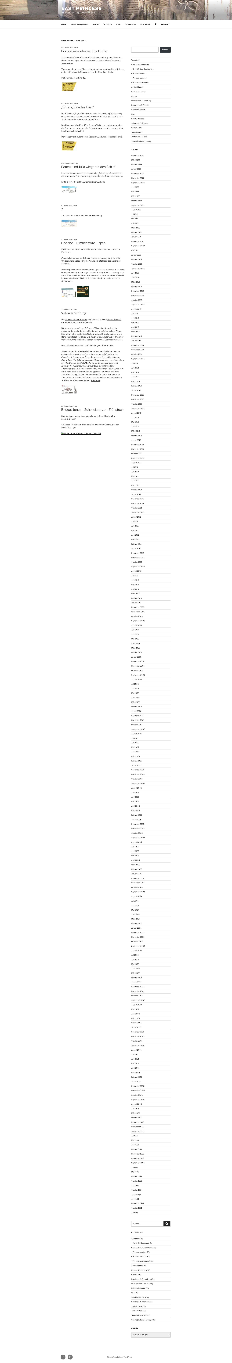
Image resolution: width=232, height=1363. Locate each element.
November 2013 (137, 399)
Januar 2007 (136, 765)
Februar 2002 (136, 1023)
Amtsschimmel (137, 87)
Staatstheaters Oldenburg (90, 215)
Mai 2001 (135, 1063)
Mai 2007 (135, 747)
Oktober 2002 (136, 996)
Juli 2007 (134, 738)
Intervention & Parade (140, 105)
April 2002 (135, 1014)
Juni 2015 (135, 318)
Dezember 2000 (137, 1086)
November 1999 (137, 1127)
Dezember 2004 (137, 878)
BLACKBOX (145, 24)
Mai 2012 (135, 476)
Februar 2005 (136, 869)
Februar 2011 (136, 544)
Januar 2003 (136, 982)
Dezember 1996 (137, 1158)
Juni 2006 (135, 797)
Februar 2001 (136, 1077)
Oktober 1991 (136, 1208)
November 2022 (137, 178)
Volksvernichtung (73, 313)
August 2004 (136, 896)
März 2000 (135, 1113)
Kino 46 (81, 78)
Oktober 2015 (136, 300)
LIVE (118, 24)
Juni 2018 (135, 273)
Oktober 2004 (137, 887)
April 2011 (135, 535)
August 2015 (136, 309)
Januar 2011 (136, 548)
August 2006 (136, 788)
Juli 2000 (135, 1109)
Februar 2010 (136, 598)
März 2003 (135, 973)
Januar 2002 (136, 1027)
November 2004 (138, 883)
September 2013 (138, 408)
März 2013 (135, 431)
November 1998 (137, 1154)
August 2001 (136, 1050)
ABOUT (96, 24)
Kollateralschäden (138, 110)
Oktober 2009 (137, 616)
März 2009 (135, 648)
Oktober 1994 (136, 1190)
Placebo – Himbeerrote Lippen (83, 243)
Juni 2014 (135, 368)
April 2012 (135, 481)
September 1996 (138, 1163)
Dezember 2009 (137, 607)
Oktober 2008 (137, 670)
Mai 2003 (135, 964)
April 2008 (135, 697)
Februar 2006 (136, 815)
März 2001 (135, 1072)
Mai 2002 (135, 1009)
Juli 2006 (135, 792)
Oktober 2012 (136, 454)
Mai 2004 (135, 910)
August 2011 (136, 517)
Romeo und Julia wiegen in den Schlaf (88, 167)
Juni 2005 (135, 851)
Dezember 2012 (137, 445)
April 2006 (135, 806)
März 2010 (135, 594)
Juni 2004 (135, 905)
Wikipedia (95, 380)
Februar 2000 (136, 1118)
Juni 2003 (135, 960)
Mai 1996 (135, 1172)
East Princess (81, 8)
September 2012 (137, 458)
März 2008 (135, 702)
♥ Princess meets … (138, 73)
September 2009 (138, 621)
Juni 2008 (135, 688)
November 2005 (138, 828)
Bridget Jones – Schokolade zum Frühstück (92, 409)
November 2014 (137, 350)
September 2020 (138, 246)
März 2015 (135, 332)
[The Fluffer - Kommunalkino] (69, 91)
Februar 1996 (136, 1176)
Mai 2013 (135, 422)
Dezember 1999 (137, 1122)
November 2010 (137, 557)
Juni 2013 (135, 417)
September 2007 (138, 729)
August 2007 (136, 734)
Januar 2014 (136, 390)
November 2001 (137, 1036)
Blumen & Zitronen (138, 91)
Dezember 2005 (137, 824)
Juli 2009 (135, 630)
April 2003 (135, 969)
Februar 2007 (136, 761)
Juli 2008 (135, 684)
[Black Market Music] (83, 296)
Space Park (80, 261)
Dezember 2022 (137, 174)
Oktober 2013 (136, 404)
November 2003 (138, 937)
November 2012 (137, 449)
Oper (133, 114)
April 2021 (135, 223)
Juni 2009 (135, 634)
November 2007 (137, 720)
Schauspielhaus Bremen (76, 319)
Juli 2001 (134, 1054)
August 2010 (136, 571)
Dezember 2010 (137, 553)
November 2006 (138, 774)
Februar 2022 (136, 201)
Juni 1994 (135, 1199)
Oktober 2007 (136, 725)
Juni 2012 (135, 472)
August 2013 (136, 413)
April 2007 (135, 752)
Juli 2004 (135, 901)
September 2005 (138, 838)
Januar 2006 (136, 820)
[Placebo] (69, 296)
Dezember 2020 (137, 241)
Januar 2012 (136, 494)
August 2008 (136, 679)
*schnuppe (107, 24)
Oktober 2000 (137, 1095)
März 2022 (135, 196)
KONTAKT (165, 24)
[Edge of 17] (69, 150)
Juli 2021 (134, 214)
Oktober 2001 (136, 1041)
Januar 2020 (136, 255)
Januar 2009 (136, 657)
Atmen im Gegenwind (79, 24)
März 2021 (135, 228)
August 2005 (136, 842)
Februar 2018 (136, 286)
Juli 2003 (135, 955)
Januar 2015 (136, 341)
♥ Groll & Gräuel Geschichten (142, 69)
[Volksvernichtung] (69, 393)
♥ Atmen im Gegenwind (140, 64)
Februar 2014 (136, 386)
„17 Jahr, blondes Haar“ (77, 107)
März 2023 (135, 160)
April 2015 (135, 327)
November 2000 (138, 1090)
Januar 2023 (136, 169)
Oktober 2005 (137, 833)
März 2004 (135, 919)
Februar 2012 (136, 490)
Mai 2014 (135, 372)
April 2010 (135, 589)
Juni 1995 (135, 1185)
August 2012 (136, 463)
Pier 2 (109, 258)
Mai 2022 (135, 192)
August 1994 (136, 1194)
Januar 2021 (136, 237)
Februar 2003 (136, 978)
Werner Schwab (114, 319)
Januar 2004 (136, 928)
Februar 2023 (136, 164)
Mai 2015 (135, 323)
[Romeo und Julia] (69, 192)
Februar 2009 (136, 652)
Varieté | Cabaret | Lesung (141, 141)
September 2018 (138, 268)
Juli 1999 (134, 1136)
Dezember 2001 (137, 1032)
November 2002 (137, 991)
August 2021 (136, 210)
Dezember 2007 (137, 716)
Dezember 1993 (137, 1203)
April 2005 (135, 860)
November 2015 (137, 295)
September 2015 (138, 304)
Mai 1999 (135, 1140)
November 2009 (138, 612)
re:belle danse (130, 24)
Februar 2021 (136, 232)
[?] (69, 226)
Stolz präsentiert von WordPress (119, 1357)
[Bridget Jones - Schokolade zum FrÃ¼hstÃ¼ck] (81, 433)
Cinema (134, 96)
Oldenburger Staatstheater (110, 173)
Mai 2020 (135, 250)
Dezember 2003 (137, 932)
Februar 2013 (136, 436)
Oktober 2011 (136, 508)
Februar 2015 (136, 336)
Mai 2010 (135, 585)
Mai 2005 (135, 856)
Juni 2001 (135, 1059)
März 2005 (135, 865)
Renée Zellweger (68, 427)
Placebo (65, 258)
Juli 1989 (134, 1213)
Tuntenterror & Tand (139, 137)
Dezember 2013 (137, 395)
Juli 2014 (134, 363)
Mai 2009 (135, 639)
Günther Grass (111, 340)
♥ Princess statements (140, 82)
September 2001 (138, 1045)
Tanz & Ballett (136, 132)
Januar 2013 (136, 440)
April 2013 (135, 426)
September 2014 (138, 359)
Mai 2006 (135, 801)
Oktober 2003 (137, 941)
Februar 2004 (136, 923)
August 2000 (136, 1104)
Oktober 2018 (136, 264)
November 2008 (138, 666)
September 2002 (138, 1000)
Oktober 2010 (136, 562)
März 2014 (135, 381)
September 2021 (137, 205)
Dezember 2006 (137, 770)
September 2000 (138, 1100)
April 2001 (135, 1068)
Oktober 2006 (137, 779)
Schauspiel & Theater (139, 123)
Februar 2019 (136, 259)
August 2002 (136, 1005)
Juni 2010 (135, 580)
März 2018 (135, 282)
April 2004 (135, 914)
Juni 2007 (135, 743)
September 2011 (137, 512)
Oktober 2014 (136, 354)
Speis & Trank (136, 128)
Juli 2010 (134, 576)
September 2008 (138, 675)
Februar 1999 (136, 1149)
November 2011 (137, 503)
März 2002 (135, 1018)
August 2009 (136, 625)
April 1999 (135, 1145)
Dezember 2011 (137, 499)
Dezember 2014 (137, 345)
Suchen (165, 50)
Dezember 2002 (137, 987)
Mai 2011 (134, 530)
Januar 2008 (136, 711)
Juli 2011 (134, 521)
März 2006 (135, 810)
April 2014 (135, 377)
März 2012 (135, 485)
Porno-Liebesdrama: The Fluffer (84, 51)
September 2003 (138, 946)
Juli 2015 (134, 314)
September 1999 (138, 1131)
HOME (63, 24)
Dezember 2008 (137, 661)
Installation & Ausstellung (141, 101)
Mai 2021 (135, 219)
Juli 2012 (134, 467)
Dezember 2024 (137, 155)
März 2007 (135, 756)
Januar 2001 (136, 1081)
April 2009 (135, 643)
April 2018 (135, 277)
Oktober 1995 (136, 1181)
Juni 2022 (135, 187)
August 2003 (136, 950)
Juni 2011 (135, 526)
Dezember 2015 (137, 291)
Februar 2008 (136, 707)
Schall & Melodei (137, 119)
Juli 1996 (134, 1167)
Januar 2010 (136, 603)
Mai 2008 (135, 693)
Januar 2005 (136, 874)
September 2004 (138, 892)
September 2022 (138, 183)
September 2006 (138, 783)
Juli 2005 (135, 847)
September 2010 (138, 567)
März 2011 (135, 539)
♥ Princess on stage (138, 78)
